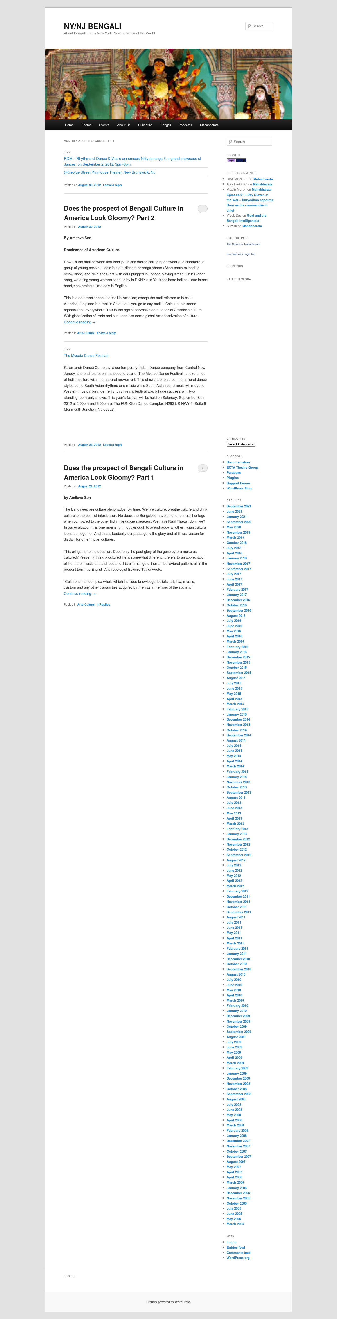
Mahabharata (209, 124)
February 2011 (237, 948)
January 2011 (237, 953)
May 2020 (234, 527)
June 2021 (234, 511)
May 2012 (234, 875)
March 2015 (235, 703)
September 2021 (239, 506)
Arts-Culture (86, 333)
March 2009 (235, 1062)
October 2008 (237, 1088)
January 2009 (237, 1073)
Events (104, 124)
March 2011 (235, 943)
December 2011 (238, 896)
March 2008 (235, 1125)
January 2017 (237, 594)
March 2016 (235, 641)
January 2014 (237, 776)
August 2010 (236, 974)
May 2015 (234, 693)
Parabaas (234, 472)
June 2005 (234, 1213)
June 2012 (234, 870)
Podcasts (185, 124)
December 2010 (238, 958)
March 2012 (235, 885)
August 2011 (236, 917)
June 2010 (234, 984)
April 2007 (234, 1172)
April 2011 (234, 938)
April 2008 (234, 1120)
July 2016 (234, 620)
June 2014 (234, 750)
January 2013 (237, 833)
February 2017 (237, 589)
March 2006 (235, 1182)
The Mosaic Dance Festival (86, 355)
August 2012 (236, 860)
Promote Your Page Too (241, 254)
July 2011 (234, 922)
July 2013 (234, 802)
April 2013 (234, 818)
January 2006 (237, 1187)
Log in (232, 1242)
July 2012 (234, 865)
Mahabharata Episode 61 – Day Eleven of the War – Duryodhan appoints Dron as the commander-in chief (250, 199)
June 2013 (234, 807)
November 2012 (238, 844)
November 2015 (238, 662)
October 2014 (237, 730)
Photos (86, 124)
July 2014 (234, 745)
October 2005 (237, 1203)
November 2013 (238, 782)
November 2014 (238, 724)
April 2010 (234, 995)
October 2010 (237, 963)
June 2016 (234, 625)
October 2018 (237, 542)
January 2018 (237, 558)
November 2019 (238, 532)
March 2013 (235, 823)
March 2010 (235, 1000)
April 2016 (234, 636)
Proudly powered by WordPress (168, 1302)
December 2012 (238, 839)
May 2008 (234, 1114)
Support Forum (238, 483)
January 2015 (237, 714)
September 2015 (239, 672)
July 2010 (234, 979)
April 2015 (234, 698)
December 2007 (238, 1140)
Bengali (165, 124)
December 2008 (238, 1078)
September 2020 (239, 522)
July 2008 (234, 1104)
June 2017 (234, 579)
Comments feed (239, 1252)
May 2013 (234, 813)
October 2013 (237, 787)
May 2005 (234, 1218)
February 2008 (237, 1130)
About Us (124, 124)
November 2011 (238, 901)
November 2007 (238, 1146)
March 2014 (235, 766)
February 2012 (237, 891)
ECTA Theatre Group (242, 467)
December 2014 (238, 719)
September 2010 (239, 969)
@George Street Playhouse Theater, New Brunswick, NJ (109, 172)
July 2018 (234, 547)
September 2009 (239, 1031)
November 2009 (238, 1021)
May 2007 (234, 1166)
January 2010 (237, 1010)
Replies (103, 604)
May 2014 (234, 755)
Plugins (233, 477)
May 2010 (234, 990)
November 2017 (238, 563)
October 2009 (237, 1026)
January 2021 (237, 516)
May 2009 (234, 1052)
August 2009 (236, 1036)
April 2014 (234, 761)
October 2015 (237, 667)
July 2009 (234, 1042)
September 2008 (239, 1093)
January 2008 (237, 1135)
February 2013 (237, 828)
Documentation (238, 462)
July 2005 (234, 1208)
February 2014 (237, 771)
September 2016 (239, 610)
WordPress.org (238, 1257)
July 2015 (234, 683)
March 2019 (235, 537)
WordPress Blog (239, 488)
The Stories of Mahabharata (243, 244)
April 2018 (234, 553)
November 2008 (238, 1083)
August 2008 (236, 1099)
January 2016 (237, 652)
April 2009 (234, 1057)
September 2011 (239, 912)
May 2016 (234, 631)
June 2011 (234, 927)
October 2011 (237, 906)
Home (69, 124)
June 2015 (234, 688)
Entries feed (236, 1247)
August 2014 (236, 740)
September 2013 (239, 792)
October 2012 (237, 849)
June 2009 (234, 1047)
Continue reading (80, 321)
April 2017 (234, 584)
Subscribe (145, 124)
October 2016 (237, 605)
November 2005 (238, 1198)
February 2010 (237, 1005)
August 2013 (236, 797)
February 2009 (237, 1068)
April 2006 (234, 1177)
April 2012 (234, 880)
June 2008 (234, 1109)
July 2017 (234, 573)
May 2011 (234, 932)
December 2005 (238, 1192)
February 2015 (237, 709)
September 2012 (239, 854)
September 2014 (239, 735)
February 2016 (237, 646)
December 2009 (238, 1015)
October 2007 (237, 1151)
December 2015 (238, 657)
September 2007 (239, 1156)
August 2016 (236, 615)
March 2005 (235, 1223)
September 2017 (239, 568)
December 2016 (238, 599)
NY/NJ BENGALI (92, 25)
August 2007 (236, 1161)
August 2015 (236, 677)
